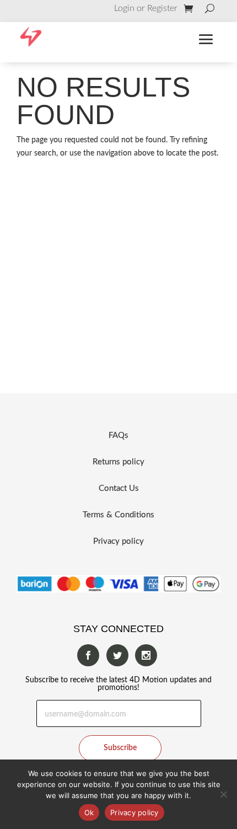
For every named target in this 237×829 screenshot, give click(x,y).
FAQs (118, 435)
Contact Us (119, 488)
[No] (223, 794)
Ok (89, 812)
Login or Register (145, 8)
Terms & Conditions (118, 515)
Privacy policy (118, 541)
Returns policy (118, 462)
